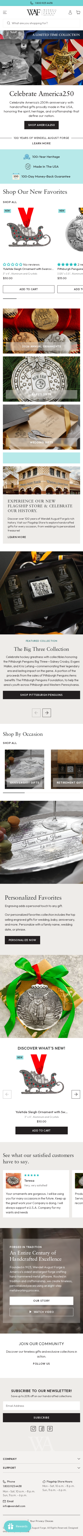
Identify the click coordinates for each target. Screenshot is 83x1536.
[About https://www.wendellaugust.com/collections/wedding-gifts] (41, 427)
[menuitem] (70, 12)
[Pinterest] (50, 1428)
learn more (41, 143)
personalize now (22, 940)
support (9, 1467)
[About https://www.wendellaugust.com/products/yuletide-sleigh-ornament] (28, 233)
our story (41, 1300)
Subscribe (41, 1417)
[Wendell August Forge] (42, 12)
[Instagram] (33, 1428)
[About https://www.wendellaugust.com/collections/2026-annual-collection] (41, 331)
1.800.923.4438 (12, 1486)
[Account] (70, 12)
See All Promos (56, 2)
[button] (14, 12)
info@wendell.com (14, 1506)
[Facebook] (41, 1428)
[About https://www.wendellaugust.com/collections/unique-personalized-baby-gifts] (41, 378)
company (10, 1458)
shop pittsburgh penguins (41, 695)
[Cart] (78, 12)
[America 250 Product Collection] (41, 34)
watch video (44, 1312)
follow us (41, 1363)
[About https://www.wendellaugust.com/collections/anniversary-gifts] (24, 769)
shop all (10, 202)
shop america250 (41, 125)
